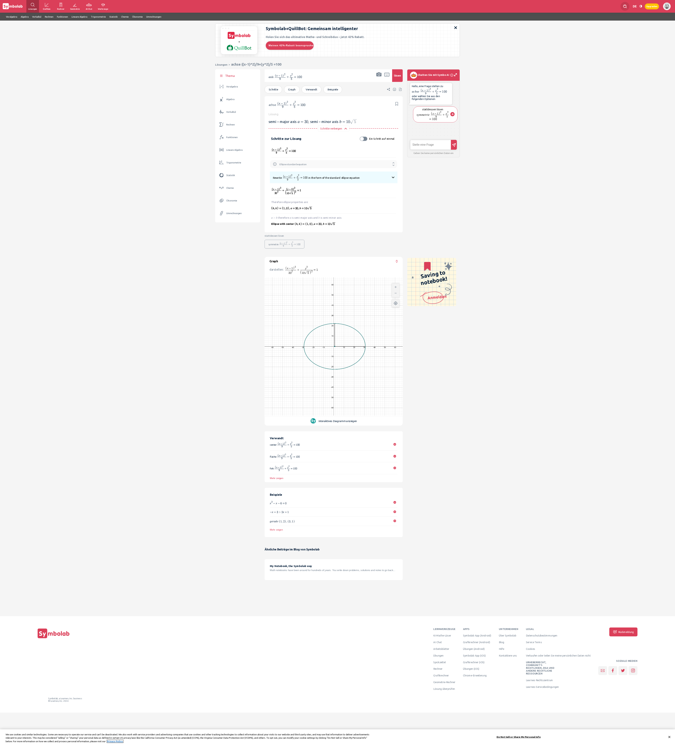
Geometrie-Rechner (444, 682)
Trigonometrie (233, 162)
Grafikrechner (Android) (476, 642)
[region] (337, 737)
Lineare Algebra (234, 150)
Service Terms (534, 642)
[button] (379, 78)
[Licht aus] (640, 6)
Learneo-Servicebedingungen (542, 686)
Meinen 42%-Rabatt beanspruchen (291, 45)
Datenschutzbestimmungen (541, 635)
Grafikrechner (441, 675)
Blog (501, 642)
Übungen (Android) (474, 648)
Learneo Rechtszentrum (539, 680)
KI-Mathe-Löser (442, 635)
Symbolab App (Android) (477, 635)
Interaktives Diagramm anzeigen (338, 420)
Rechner (437, 668)
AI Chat (437, 642)
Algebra (230, 99)
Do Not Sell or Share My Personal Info (519, 737)
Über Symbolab (507, 635)
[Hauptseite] (54, 638)
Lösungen (221, 64)
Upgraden (651, 6)
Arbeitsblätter (441, 648)
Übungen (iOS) (471, 668)
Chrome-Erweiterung (475, 675)
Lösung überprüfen (444, 688)
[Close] (669, 737)
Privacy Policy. (115, 741)
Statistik (230, 175)
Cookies (530, 648)
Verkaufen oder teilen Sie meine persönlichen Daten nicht (558, 655)
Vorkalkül (231, 112)
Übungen (438, 655)
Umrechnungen (234, 213)
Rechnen (230, 124)
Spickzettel (439, 662)
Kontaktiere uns (508, 655)
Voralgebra (232, 86)
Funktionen (232, 137)
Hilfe (501, 648)
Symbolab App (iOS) (474, 655)
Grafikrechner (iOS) (474, 662)
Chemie (230, 188)
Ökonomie (231, 200)
